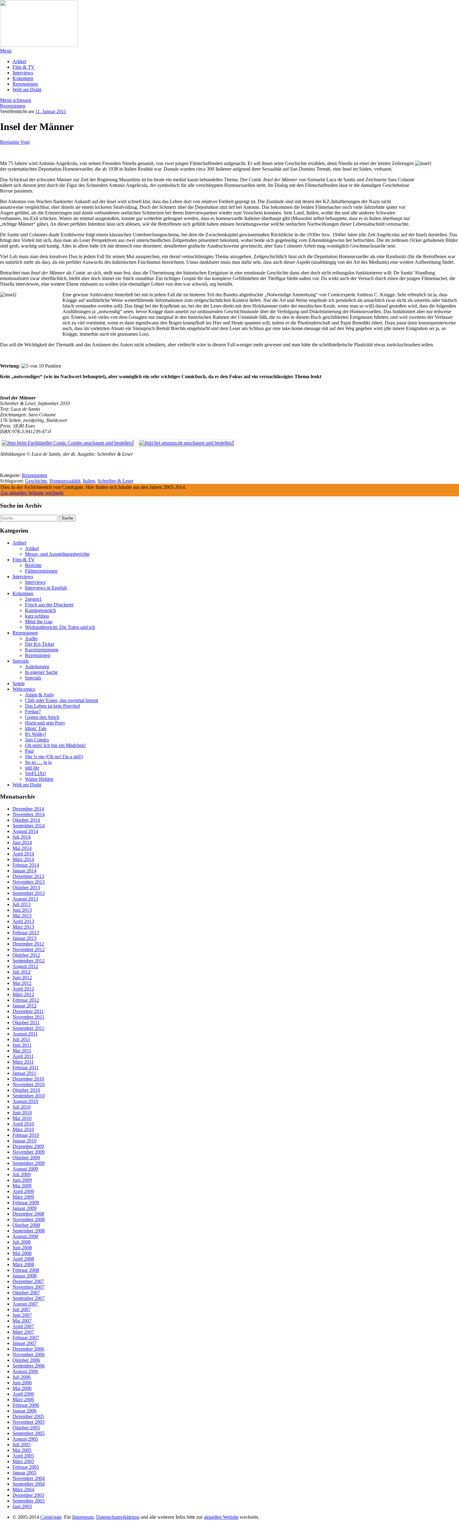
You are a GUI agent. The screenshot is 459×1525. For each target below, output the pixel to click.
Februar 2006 (25, 1405)
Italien (89, 481)
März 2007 (23, 1332)
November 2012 (28, 949)
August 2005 (25, 1439)
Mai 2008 (22, 1253)
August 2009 (25, 1168)
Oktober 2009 (26, 1157)
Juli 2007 (21, 1309)
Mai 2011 (21, 1050)
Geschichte (36, 481)
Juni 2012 (22, 977)
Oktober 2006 (26, 1360)
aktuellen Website (221, 1517)
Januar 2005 (24, 1472)
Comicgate (51, 1517)
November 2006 (28, 1354)
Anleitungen (37, 666)
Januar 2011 (24, 1073)
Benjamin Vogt (15, 142)
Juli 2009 (21, 1174)
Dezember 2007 (28, 1281)
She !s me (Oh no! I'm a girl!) (54, 756)
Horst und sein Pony (45, 722)
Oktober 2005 (26, 1427)
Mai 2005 (22, 1450)
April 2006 (23, 1394)
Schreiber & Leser (115, 481)
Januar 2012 (24, 1005)
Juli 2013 (21, 904)
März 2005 (23, 1461)
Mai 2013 (22, 915)
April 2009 (23, 1191)
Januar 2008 (24, 1275)
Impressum (83, 1517)
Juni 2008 (22, 1247)
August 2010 (25, 1101)
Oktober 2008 (26, 1225)
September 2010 (28, 1095)
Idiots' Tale (36, 728)
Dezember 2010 (28, 1078)
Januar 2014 (24, 870)
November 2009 (28, 1152)
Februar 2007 (25, 1337)
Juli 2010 (21, 1107)
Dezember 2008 (28, 1213)
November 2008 (28, 1219)
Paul (29, 751)
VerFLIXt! (35, 773)
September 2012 (28, 960)
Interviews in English (46, 587)
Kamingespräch (40, 610)
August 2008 (25, 1236)
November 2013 (28, 882)
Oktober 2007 (26, 1292)
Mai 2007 (22, 1320)
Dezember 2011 (28, 1011)
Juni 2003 (22, 1506)
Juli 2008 (21, 1242)
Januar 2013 (24, 938)
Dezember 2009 (28, 1146)
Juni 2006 (22, 1382)
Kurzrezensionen (41, 649)
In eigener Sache (41, 672)
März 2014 (23, 859)
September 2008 (28, 1230)
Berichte (33, 565)
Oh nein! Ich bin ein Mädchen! (55, 745)
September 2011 (28, 1028)
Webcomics (23, 689)
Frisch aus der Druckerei (49, 604)
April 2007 (23, 1326)
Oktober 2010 (26, 1090)
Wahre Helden (39, 779)
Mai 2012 (22, 983)
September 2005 (28, 1433)
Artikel (19, 61)
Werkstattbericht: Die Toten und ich (60, 627)
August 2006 (25, 1371)
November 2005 (28, 1422)
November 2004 (28, 1478)
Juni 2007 (22, 1315)
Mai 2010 (22, 1118)
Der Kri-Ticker (39, 644)
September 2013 (28, 893)
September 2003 (28, 1500)
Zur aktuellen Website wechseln (32, 492)
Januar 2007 (24, 1343)
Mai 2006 (22, 1388)
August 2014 (25, 831)
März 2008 (23, 1264)
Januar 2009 (24, 1208)
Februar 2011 (25, 1067)
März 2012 (23, 994)
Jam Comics (37, 739)
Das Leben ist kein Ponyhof (52, 706)
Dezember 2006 (28, 1349)
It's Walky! (35, 734)
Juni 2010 (22, 1112)
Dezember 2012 (28, 943)
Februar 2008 (25, 1270)
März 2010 (23, 1129)
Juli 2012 (21, 972)
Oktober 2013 (26, 887)
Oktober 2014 (26, 820)
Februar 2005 (25, 1467)
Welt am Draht (26, 89)
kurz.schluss (37, 616)
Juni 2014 (22, 842)
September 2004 (28, 1484)
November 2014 (28, 814)
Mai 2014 (22, 848)
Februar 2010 (25, 1135)
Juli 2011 (21, 1039)
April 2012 (23, 988)
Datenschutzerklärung (117, 1517)
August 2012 (25, 966)
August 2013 (25, 898)
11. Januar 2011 (50, 111)
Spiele (18, 683)
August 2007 (25, 1304)
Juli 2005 (21, 1444)
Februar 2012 (25, 1000)
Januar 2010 (24, 1140)
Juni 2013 (22, 910)
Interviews (22, 72)
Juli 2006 (21, 1377)
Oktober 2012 (26, 955)
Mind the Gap (38, 621)
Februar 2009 (25, 1202)
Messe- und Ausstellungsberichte (57, 554)
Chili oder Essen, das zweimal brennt (61, 700)
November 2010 (28, 1084)
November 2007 (28, 1287)
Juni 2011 (22, 1045)
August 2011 (25, 1033)
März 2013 (23, 927)
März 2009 (23, 1197)
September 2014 (28, 825)
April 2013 (23, 921)
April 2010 (23, 1123)
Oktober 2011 (26, 1022)
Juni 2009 (22, 1180)
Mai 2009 (22, 1185)
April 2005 (23, 1455)
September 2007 (28, 1298)
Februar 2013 (25, 932)
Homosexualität (64, 481)
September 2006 (28, 1365)
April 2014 (23, 853)
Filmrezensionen (41, 571)
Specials (20, 661)
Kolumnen (22, 78)
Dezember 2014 (28, 808)
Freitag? (33, 711)
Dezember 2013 (28, 876)
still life (32, 767)
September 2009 (28, 1163)
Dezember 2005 (28, 1416)
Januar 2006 (24, 1410)
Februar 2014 (25, 865)
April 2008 (23, 1259)
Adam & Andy (39, 694)
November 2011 (28, 1017)
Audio (31, 638)
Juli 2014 (21, 837)
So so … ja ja (38, 762)
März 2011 (23, 1062)
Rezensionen (25, 84)
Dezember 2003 (28, 1495)
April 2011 (23, 1056)
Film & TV (23, 67)
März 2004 (23, 1489)
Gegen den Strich (42, 717)
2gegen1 (33, 599)
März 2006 (23, 1399)
